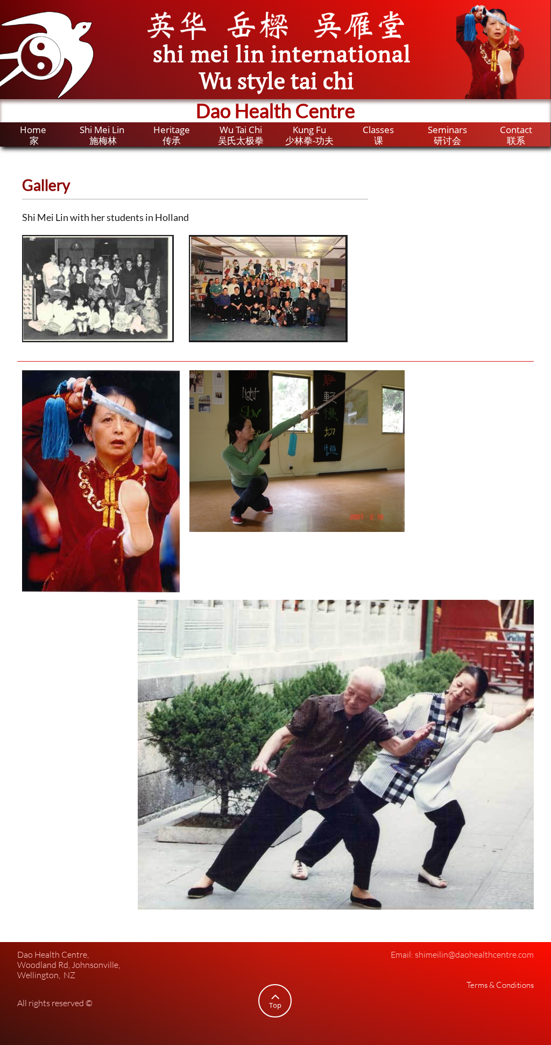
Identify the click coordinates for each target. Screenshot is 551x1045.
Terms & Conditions (500, 985)
